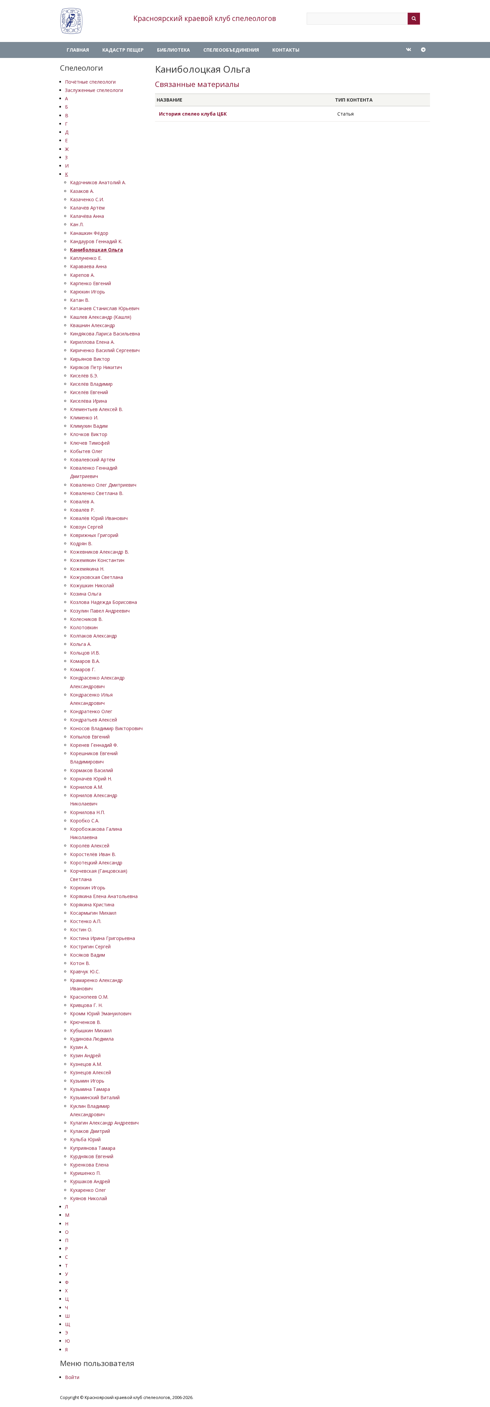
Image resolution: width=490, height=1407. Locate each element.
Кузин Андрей (85, 1055)
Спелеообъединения (231, 50)
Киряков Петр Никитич (96, 367)
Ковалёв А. (82, 501)
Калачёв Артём (87, 208)
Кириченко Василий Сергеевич (105, 350)
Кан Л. (77, 224)
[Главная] (71, 21)
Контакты (285, 50)
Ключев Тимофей (90, 443)
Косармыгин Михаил (93, 913)
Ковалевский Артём (92, 459)
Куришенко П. (85, 1173)
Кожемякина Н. (87, 569)
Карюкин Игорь (87, 291)
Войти (72, 1377)
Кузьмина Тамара (90, 1089)
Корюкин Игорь (87, 887)
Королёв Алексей (89, 845)
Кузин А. (79, 1047)
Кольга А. (80, 644)
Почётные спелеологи (90, 82)
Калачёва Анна (87, 216)
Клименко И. (84, 417)
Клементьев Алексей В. (96, 409)
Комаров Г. (82, 669)
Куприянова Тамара (92, 1148)
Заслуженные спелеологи (94, 90)
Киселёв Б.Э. (84, 375)
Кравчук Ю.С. (85, 971)
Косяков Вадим (87, 955)
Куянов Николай (88, 1198)
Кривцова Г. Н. (86, 1005)
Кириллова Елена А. (92, 342)
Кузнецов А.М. (86, 1064)
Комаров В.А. (85, 661)
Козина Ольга (85, 594)
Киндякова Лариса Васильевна (105, 333)
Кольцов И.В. (85, 653)
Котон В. (80, 963)
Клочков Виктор (88, 434)
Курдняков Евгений (91, 1156)
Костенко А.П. (85, 921)
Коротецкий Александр (96, 862)
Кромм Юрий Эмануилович (100, 1013)
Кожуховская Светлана (96, 577)
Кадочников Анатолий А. (98, 182)
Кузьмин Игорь (87, 1081)
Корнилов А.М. (86, 787)
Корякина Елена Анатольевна (104, 896)
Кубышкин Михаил (91, 1030)
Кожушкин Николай (92, 585)
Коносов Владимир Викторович (106, 728)
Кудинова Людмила (92, 1039)
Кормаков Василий (91, 770)
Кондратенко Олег (91, 711)
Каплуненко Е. (86, 258)
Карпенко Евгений (90, 283)
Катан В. (79, 300)
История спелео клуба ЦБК (193, 114)
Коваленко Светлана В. (96, 493)
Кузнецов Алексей (90, 1072)
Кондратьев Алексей (93, 719)
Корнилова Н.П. (87, 812)
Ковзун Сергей (86, 527)
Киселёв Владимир (91, 384)
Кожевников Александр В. (99, 552)
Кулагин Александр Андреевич (104, 1123)
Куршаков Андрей (90, 1181)
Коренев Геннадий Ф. (94, 745)
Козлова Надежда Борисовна (103, 602)
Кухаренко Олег (88, 1190)
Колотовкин (84, 627)
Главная (78, 50)
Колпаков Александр (93, 636)
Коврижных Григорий (94, 535)
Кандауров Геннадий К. (96, 241)
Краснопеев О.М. (89, 997)
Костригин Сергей (90, 946)
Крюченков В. (85, 1022)
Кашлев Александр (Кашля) (100, 317)
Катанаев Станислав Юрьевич (104, 308)
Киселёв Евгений (89, 392)
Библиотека (173, 50)
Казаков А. (82, 191)
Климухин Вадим (89, 426)
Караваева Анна (88, 266)
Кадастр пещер (123, 50)
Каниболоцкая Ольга (96, 249)
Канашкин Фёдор (89, 233)
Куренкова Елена (89, 1165)
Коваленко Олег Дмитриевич (103, 485)
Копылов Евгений (90, 736)
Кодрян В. (81, 543)
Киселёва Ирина (88, 401)
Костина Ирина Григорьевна (102, 938)
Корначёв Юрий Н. (91, 778)
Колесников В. (86, 619)
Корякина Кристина (92, 904)
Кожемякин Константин (97, 560)
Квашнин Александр (92, 325)
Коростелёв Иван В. (93, 854)
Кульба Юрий (85, 1139)
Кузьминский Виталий (95, 1097)
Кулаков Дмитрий (90, 1131)
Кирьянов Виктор (90, 359)
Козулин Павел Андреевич (100, 611)
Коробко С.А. (84, 820)
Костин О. (81, 929)
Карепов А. (82, 275)
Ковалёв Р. (82, 510)
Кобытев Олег (86, 451)
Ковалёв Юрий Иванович (99, 518)
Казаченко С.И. (87, 199)
